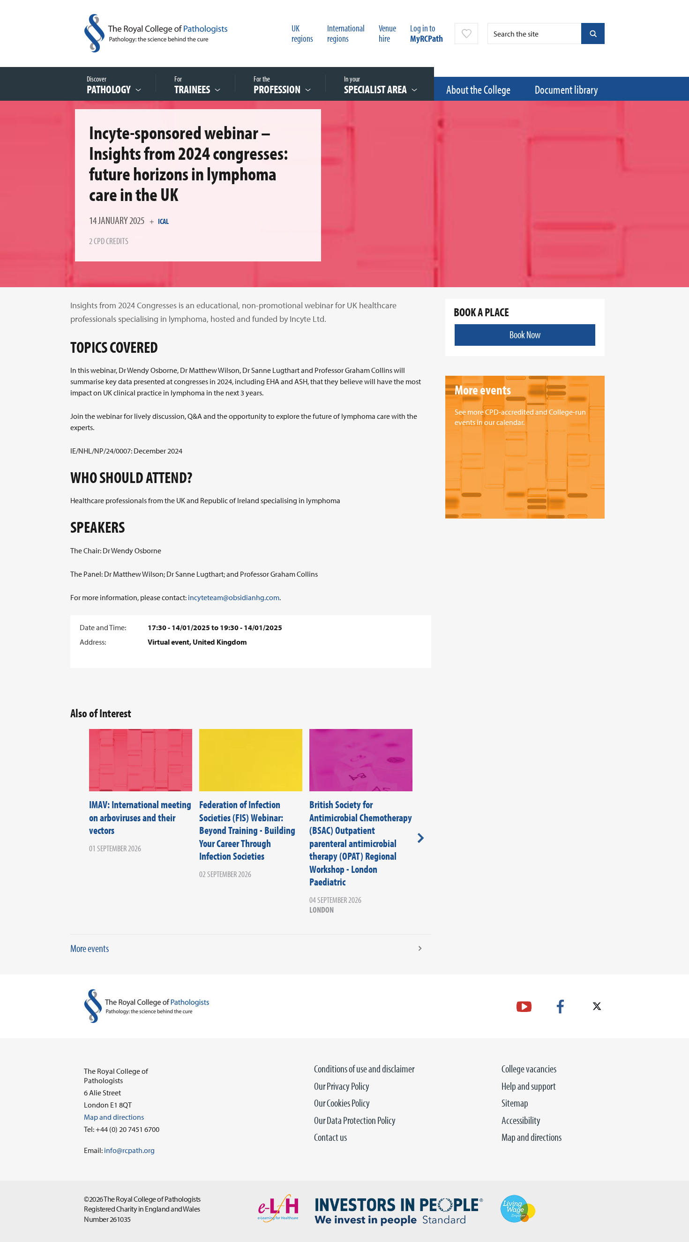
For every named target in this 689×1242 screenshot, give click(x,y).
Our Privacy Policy (341, 1086)
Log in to (426, 33)
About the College (478, 89)
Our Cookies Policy (342, 1102)
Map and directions (532, 1137)
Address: (93, 642)
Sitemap (515, 1102)
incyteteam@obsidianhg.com (233, 597)
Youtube (524, 1006)
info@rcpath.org (129, 1150)
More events (89, 948)
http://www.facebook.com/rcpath (560, 1006)
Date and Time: (103, 627)
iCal (163, 221)
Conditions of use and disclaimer (364, 1068)
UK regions (302, 33)
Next (420, 838)
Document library (566, 89)
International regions (346, 33)
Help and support (529, 1086)
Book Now (524, 334)
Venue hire (387, 33)
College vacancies (529, 1068)
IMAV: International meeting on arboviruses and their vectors (140, 817)
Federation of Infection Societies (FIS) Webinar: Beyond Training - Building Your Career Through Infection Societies (247, 830)
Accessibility (521, 1120)
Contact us (330, 1137)
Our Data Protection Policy (355, 1120)
